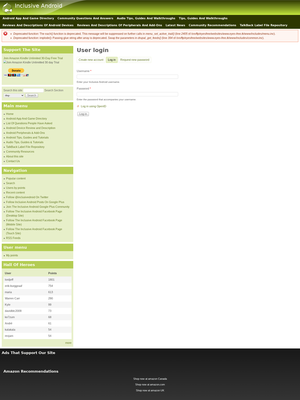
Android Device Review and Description (30, 128)
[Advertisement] (150, 360)
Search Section (53, 90)
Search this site (13, 90)
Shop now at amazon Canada (150, 378)
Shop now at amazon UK (150, 390)
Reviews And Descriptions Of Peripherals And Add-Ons (119, 25)
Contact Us (13, 161)
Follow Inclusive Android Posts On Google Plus (35, 202)
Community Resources (20, 151)
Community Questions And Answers (85, 18)
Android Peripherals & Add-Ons (25, 132)
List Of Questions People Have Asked (29, 123)
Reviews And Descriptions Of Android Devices (38, 25)
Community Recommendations (212, 25)
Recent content (15, 192)
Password (84, 88)
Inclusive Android (38, 5)
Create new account (91, 59)
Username (84, 71)
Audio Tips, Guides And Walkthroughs (146, 18)
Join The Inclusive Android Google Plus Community (37, 206)
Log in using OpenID (93, 106)
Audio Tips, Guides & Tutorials (24, 142)
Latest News (175, 25)
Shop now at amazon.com (150, 384)
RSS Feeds (13, 238)
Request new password (134, 59)
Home (10, 113)
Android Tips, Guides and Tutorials (27, 137)
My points (12, 255)
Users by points (15, 187)
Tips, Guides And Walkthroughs (203, 18)
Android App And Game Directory (28, 18)
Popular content (16, 178)
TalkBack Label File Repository (263, 25)
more (68, 342)
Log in (113, 59)
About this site (14, 156)
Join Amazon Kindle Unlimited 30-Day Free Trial (33, 58)
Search (10, 183)
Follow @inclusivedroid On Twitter (27, 197)
